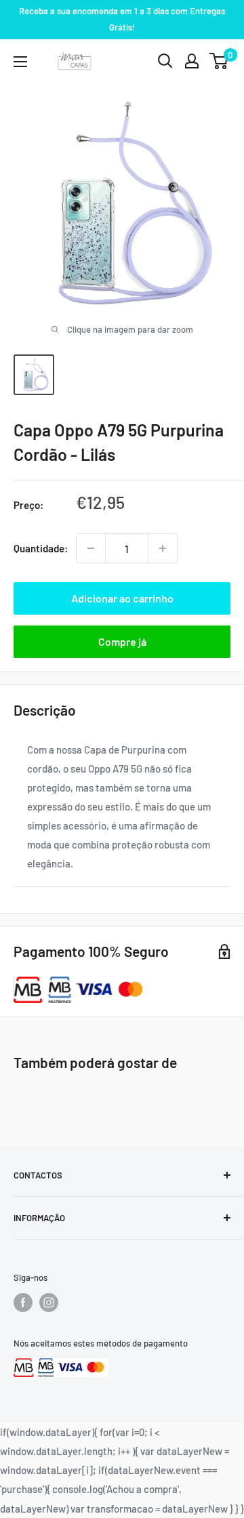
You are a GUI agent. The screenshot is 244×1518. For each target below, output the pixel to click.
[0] (219, 61)
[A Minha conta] (192, 61)
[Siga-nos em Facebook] (23, 1302)
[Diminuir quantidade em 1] (91, 548)
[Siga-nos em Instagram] (48, 1302)
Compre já (122, 641)
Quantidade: (41, 548)
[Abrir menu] (20, 61)
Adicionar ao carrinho (122, 598)
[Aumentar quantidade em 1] (162, 548)
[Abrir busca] (165, 61)
